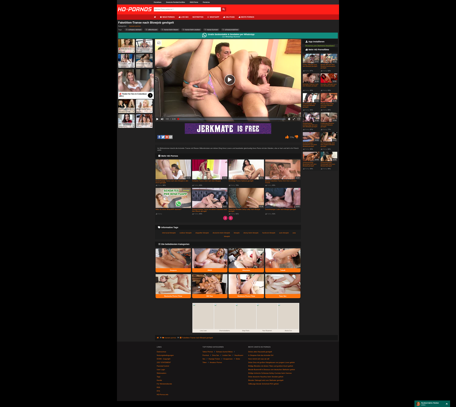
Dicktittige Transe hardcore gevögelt (241, 181)
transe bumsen (212, 30)
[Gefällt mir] (287, 137)
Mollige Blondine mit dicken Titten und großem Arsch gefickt (270, 366)
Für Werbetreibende (164, 384)
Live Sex (184, 17)
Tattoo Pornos (207, 352)
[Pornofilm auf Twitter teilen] (163, 137)
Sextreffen (197, 17)
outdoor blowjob (186, 233)
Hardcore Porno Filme (246, 296)
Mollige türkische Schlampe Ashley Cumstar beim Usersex (270, 373)
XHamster (246, 270)
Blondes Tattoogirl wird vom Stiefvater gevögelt (265, 380)
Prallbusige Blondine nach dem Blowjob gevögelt (327, 125)
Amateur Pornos (216, 362)
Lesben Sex (226, 355)
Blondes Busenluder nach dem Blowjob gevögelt (327, 105)
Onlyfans (230, 17)
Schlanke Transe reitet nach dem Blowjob (206, 181)
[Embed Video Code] (171, 137)
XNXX (210, 270)
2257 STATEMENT (164, 362)
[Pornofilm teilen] (167, 137)
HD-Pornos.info (162, 394)
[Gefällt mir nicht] (296, 137)
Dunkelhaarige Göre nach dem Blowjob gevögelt (309, 105)
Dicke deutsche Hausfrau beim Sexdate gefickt (265, 377)
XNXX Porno (194, 2)
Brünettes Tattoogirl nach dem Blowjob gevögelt (329, 85)
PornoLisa (206, 2)
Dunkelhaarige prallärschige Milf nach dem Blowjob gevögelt (310, 125)
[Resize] (294, 119)
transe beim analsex (192, 30)
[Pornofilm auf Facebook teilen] (159, 137)
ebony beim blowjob (250, 233)
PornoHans (157, 2)
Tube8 (282, 270)
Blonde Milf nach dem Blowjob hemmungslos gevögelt (328, 66)
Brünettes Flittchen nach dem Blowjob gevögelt (310, 85)
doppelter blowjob (202, 233)
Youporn (173, 270)
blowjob (237, 233)
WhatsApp (214, 17)
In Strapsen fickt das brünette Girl (260, 355)
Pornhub (205, 355)
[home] (158, 337)
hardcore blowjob (268, 233)
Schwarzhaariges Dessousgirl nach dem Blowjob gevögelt (328, 164)
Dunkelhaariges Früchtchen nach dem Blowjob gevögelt (310, 144)
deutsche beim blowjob (221, 233)
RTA (158, 391)
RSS (158, 387)
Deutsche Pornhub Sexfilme (175, 2)
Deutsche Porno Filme (173, 296)
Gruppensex (228, 359)
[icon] (155, 17)
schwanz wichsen (134, 30)
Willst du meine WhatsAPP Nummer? (168, 209)
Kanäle (159, 380)
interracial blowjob (169, 233)
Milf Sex (210, 296)
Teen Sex (282, 296)
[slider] (232, 119)
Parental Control (163, 366)
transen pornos (135, 26)
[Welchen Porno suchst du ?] (223, 9)
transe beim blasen (171, 30)
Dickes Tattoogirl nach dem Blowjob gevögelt (310, 65)
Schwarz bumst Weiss (224, 352)
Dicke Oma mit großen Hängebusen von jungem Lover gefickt (271, 362)
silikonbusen (152, 30)
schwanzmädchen (231, 30)
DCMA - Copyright (163, 359)
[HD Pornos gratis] (135, 13)
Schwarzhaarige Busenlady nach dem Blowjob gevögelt (309, 164)
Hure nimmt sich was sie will (258, 359)
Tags (158, 377)
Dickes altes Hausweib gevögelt (260, 352)
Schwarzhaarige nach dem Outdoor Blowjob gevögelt (328, 144)
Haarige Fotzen (214, 359)
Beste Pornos (247, 17)
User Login (161, 369)
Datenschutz (161, 352)
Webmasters (161, 373)
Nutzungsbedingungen (165, 355)
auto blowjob (284, 233)
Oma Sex (215, 355)
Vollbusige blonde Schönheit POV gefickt (263, 384)
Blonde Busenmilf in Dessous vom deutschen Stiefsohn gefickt (271, 369)
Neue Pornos (168, 17)
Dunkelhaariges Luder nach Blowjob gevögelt (280, 209)
